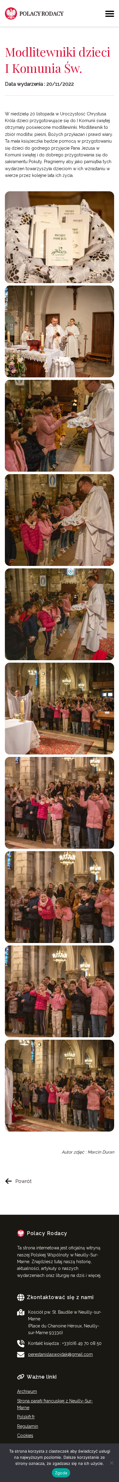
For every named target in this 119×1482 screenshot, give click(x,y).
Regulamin (27, 1426)
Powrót (23, 1181)
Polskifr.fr (26, 1416)
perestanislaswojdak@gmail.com (60, 1354)
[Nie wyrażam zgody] (111, 1463)
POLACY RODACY (41, 13)
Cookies (25, 1435)
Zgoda (61, 1472)
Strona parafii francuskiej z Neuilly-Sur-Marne (55, 1404)
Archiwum (27, 1391)
